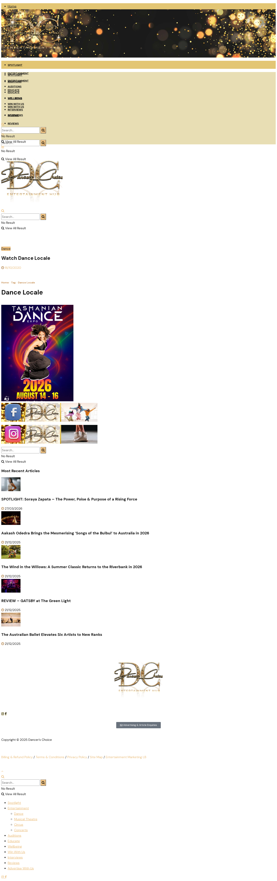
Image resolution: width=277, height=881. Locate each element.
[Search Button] (43, 143)
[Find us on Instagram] (3, 714)
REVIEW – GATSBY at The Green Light (36, 600)
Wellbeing (15, 846)
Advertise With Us (21, 868)
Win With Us (16, 852)
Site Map (96, 757)
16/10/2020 (12, 268)
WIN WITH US (16, 104)
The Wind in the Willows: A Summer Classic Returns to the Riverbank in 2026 (71, 566)
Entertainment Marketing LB (126, 757)
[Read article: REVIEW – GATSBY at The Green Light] (138, 586)
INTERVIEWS (15, 109)
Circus (18, 824)
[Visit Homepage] (32, 56)
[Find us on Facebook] (6, 714)
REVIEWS (13, 123)
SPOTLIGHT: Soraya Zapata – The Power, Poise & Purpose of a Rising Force (69, 499)
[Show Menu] (2, 147)
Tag (13, 282)
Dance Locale (26, 282)
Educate (14, 841)
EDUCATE (13, 92)
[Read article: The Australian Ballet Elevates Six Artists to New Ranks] (138, 620)
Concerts (21, 830)
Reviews (14, 863)
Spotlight (14, 803)
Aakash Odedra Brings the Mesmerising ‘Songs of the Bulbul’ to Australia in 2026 (75, 533)
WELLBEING (15, 98)
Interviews (15, 857)
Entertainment (18, 808)
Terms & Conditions (50, 757)
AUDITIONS (14, 86)
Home (12, 6)
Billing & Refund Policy (17, 757)
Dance (6, 249)
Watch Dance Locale (25, 258)
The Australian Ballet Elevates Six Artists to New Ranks (51, 634)
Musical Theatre (25, 819)
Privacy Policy (77, 757)
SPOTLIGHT (15, 65)
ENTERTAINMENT (18, 80)
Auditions (14, 835)
